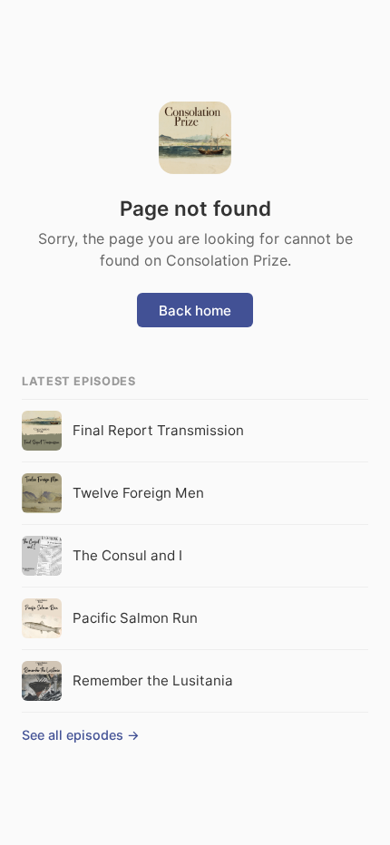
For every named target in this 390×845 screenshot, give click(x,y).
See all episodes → (81, 735)
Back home (195, 310)
